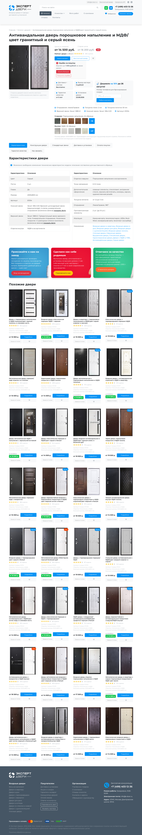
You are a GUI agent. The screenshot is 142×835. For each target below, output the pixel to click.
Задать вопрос (62, 58)
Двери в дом (14, 792)
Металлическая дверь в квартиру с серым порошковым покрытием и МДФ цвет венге (119, 679)
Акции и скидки (47, 790)
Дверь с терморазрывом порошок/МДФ (86, 558)
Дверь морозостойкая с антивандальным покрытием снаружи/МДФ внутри (117, 618)
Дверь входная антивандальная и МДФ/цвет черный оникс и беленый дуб (86, 440)
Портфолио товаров (80, 787)
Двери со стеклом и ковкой (20, 806)
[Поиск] (97, 7)
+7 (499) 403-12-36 (124, 6)
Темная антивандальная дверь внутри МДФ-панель (117, 498)
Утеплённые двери (117, 235)
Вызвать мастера (49, 809)
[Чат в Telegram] (111, 8)
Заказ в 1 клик (15, 341)
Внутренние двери (100, 235)
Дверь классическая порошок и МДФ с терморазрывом (53, 618)
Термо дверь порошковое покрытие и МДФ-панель (115, 439)
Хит (66, 529)
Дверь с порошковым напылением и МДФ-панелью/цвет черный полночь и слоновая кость (22, 321)
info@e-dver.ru (92, 2)
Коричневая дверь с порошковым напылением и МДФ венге (86, 738)
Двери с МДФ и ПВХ (121, 238)
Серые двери (118, 240)
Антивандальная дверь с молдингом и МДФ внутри (19, 678)
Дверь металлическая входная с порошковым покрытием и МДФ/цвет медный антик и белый (54, 679)
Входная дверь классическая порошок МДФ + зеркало (52, 320)
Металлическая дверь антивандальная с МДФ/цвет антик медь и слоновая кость (20, 618)
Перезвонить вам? (49, 805)
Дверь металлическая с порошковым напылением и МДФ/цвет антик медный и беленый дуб (22, 739)
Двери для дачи (15, 801)
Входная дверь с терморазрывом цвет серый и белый (22, 558)
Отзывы (44, 17)
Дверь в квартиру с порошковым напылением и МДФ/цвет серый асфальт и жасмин (86, 321)
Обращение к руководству (83, 798)
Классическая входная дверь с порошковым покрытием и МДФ (118, 738)
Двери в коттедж (16, 803)
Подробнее (28, 337)
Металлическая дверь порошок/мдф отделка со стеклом (21, 379)
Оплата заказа (46, 798)
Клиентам (59, 13)
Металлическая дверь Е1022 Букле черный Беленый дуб (54, 558)
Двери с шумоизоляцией (19, 809)
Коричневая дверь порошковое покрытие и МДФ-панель (53, 379)
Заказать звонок (125, 13)
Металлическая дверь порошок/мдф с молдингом (21, 498)
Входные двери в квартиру (104, 226)
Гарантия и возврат (48, 792)
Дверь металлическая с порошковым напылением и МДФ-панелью (86, 380)
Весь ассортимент (16, 787)
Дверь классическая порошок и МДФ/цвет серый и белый (53, 439)
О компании (89, 13)
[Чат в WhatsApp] (106, 8)
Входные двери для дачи (107, 228)
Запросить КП (120, 2)
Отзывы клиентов (79, 792)
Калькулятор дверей (49, 795)
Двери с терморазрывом (19, 795)
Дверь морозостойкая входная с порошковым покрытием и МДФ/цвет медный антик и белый (54, 499)
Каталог (46, 13)
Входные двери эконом (118, 231)
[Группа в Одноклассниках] (131, 2)
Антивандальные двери (102, 240)
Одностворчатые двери (102, 238)
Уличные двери (99, 233)
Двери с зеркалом (16, 798)
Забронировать (105, 100)
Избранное (112, 14)
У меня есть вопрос (106, 270)
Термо (130, 291)
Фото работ (74, 13)
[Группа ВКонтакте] (128, 2)
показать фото (60, 211)
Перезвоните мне (63, 273)
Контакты (56, 17)
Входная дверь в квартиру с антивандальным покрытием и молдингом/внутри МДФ (53, 739)
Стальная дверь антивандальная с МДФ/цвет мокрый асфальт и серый (119, 559)
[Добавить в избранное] (93, 58)
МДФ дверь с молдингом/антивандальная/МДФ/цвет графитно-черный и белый (84, 618)
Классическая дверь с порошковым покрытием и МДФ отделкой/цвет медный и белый (85, 499)
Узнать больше (63, 72)
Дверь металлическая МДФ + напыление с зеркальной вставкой (22, 439)
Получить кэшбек (63, 75)
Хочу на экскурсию (21, 273)
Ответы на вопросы (48, 801)
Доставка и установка (49, 787)
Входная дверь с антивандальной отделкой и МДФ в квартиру (119, 379)
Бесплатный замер (106, 2)
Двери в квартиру (16, 790)
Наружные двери (113, 233)
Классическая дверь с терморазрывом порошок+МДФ (118, 320)
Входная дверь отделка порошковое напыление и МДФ (85, 678)
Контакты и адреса (79, 795)
